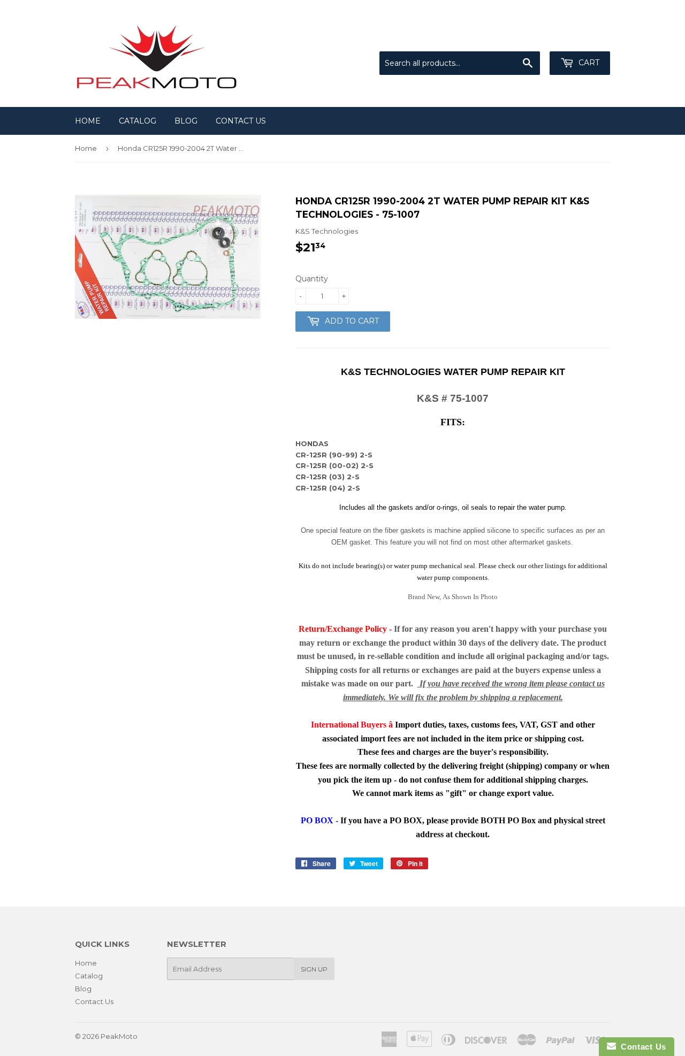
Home (88, 121)
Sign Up (314, 969)
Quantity (311, 279)
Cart (587, 62)
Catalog (137, 121)
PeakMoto (119, 1036)
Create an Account (579, 38)
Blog (185, 121)
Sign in (522, 38)
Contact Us (241, 121)
